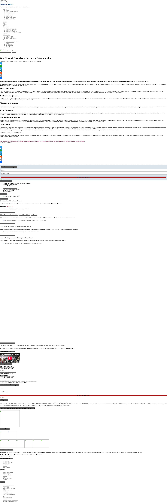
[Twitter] (83, 63)
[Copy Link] (83, 76)
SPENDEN (14, 52)
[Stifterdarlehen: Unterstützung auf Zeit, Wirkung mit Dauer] (16, 209)
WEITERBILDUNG (9, 15)
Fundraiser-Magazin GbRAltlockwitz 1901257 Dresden (8, 486)
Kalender (5, 25)
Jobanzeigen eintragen (8, 191)
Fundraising (59, 403)
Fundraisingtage (6, 26)
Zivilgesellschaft (67, 405)
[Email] (83, 75)
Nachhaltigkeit (153, 403)
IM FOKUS (8, 10)
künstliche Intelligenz (139, 403)
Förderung (74, 403)
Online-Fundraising (5, 405)
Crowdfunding (8, 403)
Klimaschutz (123, 403)
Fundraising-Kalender (7, 474)
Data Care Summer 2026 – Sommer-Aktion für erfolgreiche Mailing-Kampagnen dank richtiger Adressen (32, 345)
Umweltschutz (43, 405)
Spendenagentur (109, 135)
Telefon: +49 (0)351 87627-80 (9, 488)
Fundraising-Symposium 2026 (11, 28)
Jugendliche (112, 403)
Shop (4, 23)
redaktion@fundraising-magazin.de (7, 492)
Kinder (117, 403)
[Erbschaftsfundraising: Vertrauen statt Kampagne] (24, 220)
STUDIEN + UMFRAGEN (10, 19)
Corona (4, 403)
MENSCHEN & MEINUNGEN (12, 11)
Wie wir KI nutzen (9, 45)
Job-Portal (5, 24)
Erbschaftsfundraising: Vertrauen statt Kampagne (15, 226)
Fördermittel (68, 403)
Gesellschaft (90, 403)
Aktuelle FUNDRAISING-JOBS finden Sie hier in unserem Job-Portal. (11, 188)
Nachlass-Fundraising (160, 403)
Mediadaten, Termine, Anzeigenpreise (10, 500)
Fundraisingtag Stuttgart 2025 (11, 31)
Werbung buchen (6, 35)
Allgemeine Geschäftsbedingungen (10, 501)
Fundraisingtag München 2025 (11, 29)
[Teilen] (83, 78)
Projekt (10, 405)
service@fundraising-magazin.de (7, 490)
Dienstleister (5, 33)
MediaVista (5, 466)
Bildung (1, 403)
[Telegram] (83, 68)
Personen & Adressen (10, 42)
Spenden (20, 61)
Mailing (149, 403)
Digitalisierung (36, 403)
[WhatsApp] (83, 66)
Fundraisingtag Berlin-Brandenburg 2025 (13, 32)
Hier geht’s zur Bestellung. (6, 142)
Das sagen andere (9, 44)
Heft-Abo (5, 22)
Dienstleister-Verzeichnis (8, 472)
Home (4, 496)
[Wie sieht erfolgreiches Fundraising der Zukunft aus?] (21, 231)
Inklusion (108, 403)
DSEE (41, 403)
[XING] (83, 71)
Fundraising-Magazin (6, 4)
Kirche (120, 403)
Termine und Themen (10, 37)
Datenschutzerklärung (7, 478)
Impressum (5, 479)
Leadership (146, 403)
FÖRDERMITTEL (9, 16)
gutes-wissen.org (6, 467)
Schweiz (17, 405)
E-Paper (4, 21)
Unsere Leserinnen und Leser (11, 38)
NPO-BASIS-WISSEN (10, 18)
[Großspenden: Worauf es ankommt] (11, 196)
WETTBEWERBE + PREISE (11, 17)
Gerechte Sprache (9, 46)
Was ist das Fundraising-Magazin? (12, 40)
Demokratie (13, 403)
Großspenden (95, 403)
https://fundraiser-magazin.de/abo (7, 455)
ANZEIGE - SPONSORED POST (7, 212)
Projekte (14, 405)
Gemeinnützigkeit (84, 403)
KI (115, 403)
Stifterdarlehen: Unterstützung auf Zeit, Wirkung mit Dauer (18, 215)
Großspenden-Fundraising (102, 403)
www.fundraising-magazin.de (9, 494)
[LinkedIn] (83, 69)
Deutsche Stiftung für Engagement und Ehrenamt (24, 403)
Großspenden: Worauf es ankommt (11, 201)
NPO (1, 405)
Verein (35, 61)
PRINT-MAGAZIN (4, 199)
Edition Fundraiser (6, 463)
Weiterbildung (53, 405)
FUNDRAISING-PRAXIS (10, 12)
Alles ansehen (9, 206)
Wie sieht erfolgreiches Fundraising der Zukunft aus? (16, 238)
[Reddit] (83, 73)
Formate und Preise (9, 36)
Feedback (7, 43)
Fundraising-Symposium (155, 135)
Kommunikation (130, 403)
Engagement (51, 403)
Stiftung (31, 61)
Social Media (21, 405)
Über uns (5, 39)
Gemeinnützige (78, 403)
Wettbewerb (59, 405)
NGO (17, 61)
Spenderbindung (26, 61)
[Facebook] (83, 64)
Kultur (134, 403)
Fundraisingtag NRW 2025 (10, 30)
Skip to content (3, 0)
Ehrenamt (44, 403)
